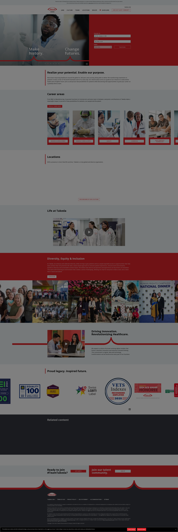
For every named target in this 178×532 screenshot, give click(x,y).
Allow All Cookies (141, 529)
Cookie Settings (131, 529)
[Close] (175, 529)
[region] (89, 529)
